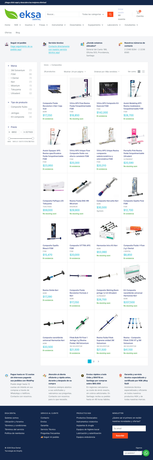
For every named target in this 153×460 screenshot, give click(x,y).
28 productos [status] (49, 71)
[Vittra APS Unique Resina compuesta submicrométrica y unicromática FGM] (108, 136)
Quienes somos (12, 418)
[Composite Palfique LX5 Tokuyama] (54, 186)
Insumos (28, 25)
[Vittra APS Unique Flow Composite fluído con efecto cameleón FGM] (81, 136)
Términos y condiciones (15, 425)
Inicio (46, 65)
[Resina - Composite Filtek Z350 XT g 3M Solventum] (135, 323)
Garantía (44, 425)
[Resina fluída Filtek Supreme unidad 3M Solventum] (108, 323)
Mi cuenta (121, 17)
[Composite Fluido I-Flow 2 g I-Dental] (135, 231)
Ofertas (8, 32)
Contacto (45, 418)
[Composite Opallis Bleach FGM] (54, 231)
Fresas (42, 25)
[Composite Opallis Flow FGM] (135, 186)
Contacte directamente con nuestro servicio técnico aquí (59, 49)
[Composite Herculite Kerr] (108, 186)
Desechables (75, 25)
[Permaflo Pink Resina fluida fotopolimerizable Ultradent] (135, 136)
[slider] (9, 138)
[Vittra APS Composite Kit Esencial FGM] (108, 89)
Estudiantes (130, 25)
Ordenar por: (105, 71)
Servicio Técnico (48, 429)
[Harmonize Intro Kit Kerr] (108, 231)
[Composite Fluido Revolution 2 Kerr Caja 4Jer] (54, 89)
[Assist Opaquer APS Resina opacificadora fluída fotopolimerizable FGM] (54, 136)
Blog (18, 32)
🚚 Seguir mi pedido (50, 437)
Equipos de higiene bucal (87, 429)
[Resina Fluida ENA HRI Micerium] (81, 186)
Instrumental (57, 25)
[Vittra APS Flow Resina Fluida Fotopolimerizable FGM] (81, 89)
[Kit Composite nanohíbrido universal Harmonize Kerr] (135, 276)
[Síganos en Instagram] (142, 452)
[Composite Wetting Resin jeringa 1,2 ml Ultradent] (108, 276)
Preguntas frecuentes (50, 433)
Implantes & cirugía (85, 425)
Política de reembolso (15, 433)
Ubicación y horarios (14, 421)
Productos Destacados (86, 418)
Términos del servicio (14, 429)
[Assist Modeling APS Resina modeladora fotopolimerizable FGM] (135, 89)
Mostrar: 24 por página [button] (73, 71)
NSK (16, 25)
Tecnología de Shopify (13, 451)
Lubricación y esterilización (88, 433)
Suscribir (120, 435)
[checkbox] (20, 70)
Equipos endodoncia (85, 437)
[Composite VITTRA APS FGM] (81, 231)
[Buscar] (110, 14)
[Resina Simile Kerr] (54, 276)
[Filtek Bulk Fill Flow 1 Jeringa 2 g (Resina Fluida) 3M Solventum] (81, 323)
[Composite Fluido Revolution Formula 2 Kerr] (81, 276)
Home (7, 25)
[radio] (139, 71)
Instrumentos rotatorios (87, 421)
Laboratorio (112, 25)
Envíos (44, 421)
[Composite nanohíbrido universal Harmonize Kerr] (54, 323)
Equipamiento (94, 25)
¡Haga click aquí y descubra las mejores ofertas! (25, 2)
